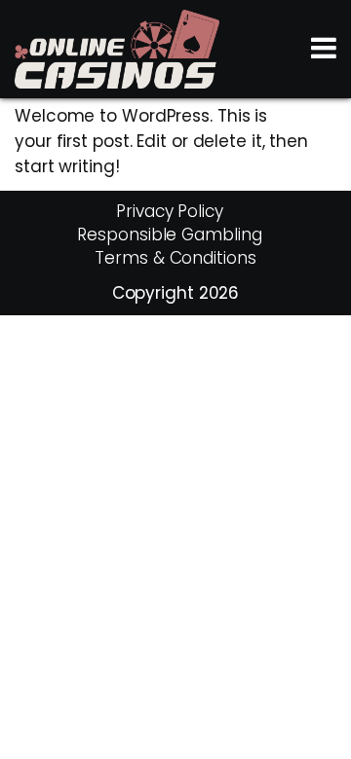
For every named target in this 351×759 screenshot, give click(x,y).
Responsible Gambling (169, 234)
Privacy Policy (169, 211)
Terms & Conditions (175, 258)
